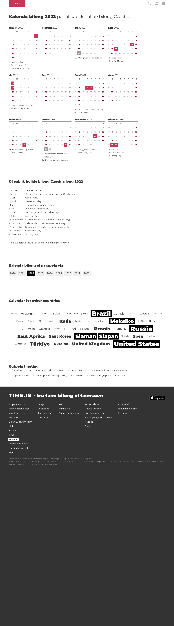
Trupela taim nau (18, 404)
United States (136, 344)
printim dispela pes (115, 375)
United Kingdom (91, 343)
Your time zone (17, 413)
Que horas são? (114, 461)
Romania (120, 328)
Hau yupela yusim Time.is (98, 417)
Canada (119, 313)
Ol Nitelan (28, 328)
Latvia (78, 321)
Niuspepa (43, 417)
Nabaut (89, 422)
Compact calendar (19, 443)
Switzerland (20, 344)
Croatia (132, 313)
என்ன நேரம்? (22, 464)
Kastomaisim (92, 404)
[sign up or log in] (156, 4)
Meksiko (122, 321)
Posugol (85, 328)
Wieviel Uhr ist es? (142, 461)
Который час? (101, 461)
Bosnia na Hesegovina (77, 313)
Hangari (51, 321)
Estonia (19, 321)
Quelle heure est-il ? (66, 461)
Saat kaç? (13, 464)
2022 (20, 28)
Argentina (29, 314)
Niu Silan (141, 321)
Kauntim (13, 430)
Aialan (14, 313)
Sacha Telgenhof (47, 242)
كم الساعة (79, 461)
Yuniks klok (65, 408)
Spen (138, 336)
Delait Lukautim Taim (20, 422)
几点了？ (27, 461)
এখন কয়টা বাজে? (89, 461)
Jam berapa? (127, 461)
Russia (141, 328)
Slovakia (125, 336)
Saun (11, 452)
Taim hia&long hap (19, 408)
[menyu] (163, 4)
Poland (70, 329)
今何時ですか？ (157, 461)
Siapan (108, 336)
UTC (61, 404)
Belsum (57, 313)
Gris (41, 321)
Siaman (85, 336)
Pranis (102, 329)
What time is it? (15, 461)
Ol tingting (43, 408)
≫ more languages (50, 464)
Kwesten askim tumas (96, 413)
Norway (152, 321)
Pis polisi (122, 413)
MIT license (63, 242)
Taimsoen (14, 417)
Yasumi (30, 242)
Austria (45, 313)
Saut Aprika (31, 336)
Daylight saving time (87, 58)
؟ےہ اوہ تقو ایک (34, 464)
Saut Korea (60, 336)
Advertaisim (124, 404)
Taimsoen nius (45, 413)
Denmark (157, 313)
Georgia (31, 321)
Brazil (101, 313)
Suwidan (151, 336)
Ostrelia (44, 328)
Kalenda (13, 439)
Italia (65, 321)
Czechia (122, 16)
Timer (12, 435)
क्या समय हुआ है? (37, 461)
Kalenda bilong (69, 16)
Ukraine (61, 344)
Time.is (17, 3)
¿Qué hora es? (50, 461)
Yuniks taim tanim (69, 413)
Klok (11, 426)
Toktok (88, 426)
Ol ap (41, 404)
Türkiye (40, 344)
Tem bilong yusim (127, 408)
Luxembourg (100, 321)
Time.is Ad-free (93, 408)
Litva (87, 321)
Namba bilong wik (19, 448)
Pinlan (57, 329)
